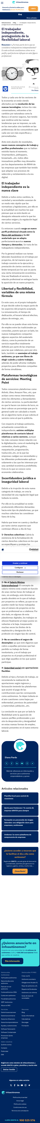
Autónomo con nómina (29, 992)
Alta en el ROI (5, 1005)
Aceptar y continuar (20, 563)
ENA (2, 1055)
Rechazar (20, 572)
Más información (12, 961)
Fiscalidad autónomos (8, 999)
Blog (20, 14)
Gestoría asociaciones (8, 1012)
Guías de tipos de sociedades (27, 997)
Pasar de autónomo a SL (29, 986)
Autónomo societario (29, 979)
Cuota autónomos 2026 (9, 992)
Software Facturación (8, 1029)
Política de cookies (20, 1104)
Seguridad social (12, 667)
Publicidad (4, 1051)
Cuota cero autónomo (8, 995)
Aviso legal (20, 1101)
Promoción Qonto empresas (7, 1037)
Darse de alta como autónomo (7, 982)
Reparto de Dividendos (29, 989)
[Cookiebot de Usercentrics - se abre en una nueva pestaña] (29, 549)
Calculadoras (26, 1019)
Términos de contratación (20, 1111)
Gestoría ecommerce (8, 1016)
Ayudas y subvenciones (9, 1026)
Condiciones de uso (20, 1107)
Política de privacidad (20, 1097)
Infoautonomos (6, 22)
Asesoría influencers (8, 1019)
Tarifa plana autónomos (9, 978)
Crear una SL (26, 976)
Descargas (25, 1022)
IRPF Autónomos (6, 1002)
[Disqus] (20, 906)
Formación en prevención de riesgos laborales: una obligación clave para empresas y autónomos (18, 822)
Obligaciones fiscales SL (30, 982)
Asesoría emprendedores (9, 1022)
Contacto (4, 1048)
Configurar (19, 568)
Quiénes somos (6, 1045)
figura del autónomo (12, 234)
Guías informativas (28, 1016)
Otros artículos (32, 18)
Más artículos (5, 18)
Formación (25, 1026)
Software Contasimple (8, 1032)
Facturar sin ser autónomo (6, 988)
